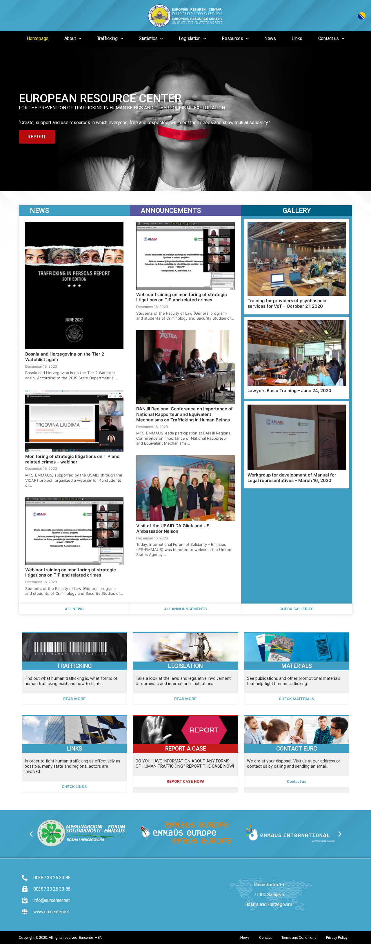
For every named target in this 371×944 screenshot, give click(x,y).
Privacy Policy (337, 937)
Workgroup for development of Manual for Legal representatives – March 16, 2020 (292, 477)
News (270, 38)
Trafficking (107, 38)
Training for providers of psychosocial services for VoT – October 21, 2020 (288, 303)
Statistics (148, 38)
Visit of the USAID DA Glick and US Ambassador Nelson (173, 528)
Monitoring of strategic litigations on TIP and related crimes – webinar (72, 459)
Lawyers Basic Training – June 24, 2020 (289, 390)
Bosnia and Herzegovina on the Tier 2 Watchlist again (64, 356)
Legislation (190, 38)
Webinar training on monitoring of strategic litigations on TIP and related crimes (70, 572)
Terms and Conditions (299, 937)
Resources (232, 38)
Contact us (328, 38)
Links (297, 38)
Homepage (37, 38)
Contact (265, 937)
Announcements (171, 210)
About (70, 38)
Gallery (297, 210)
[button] (31, 834)
